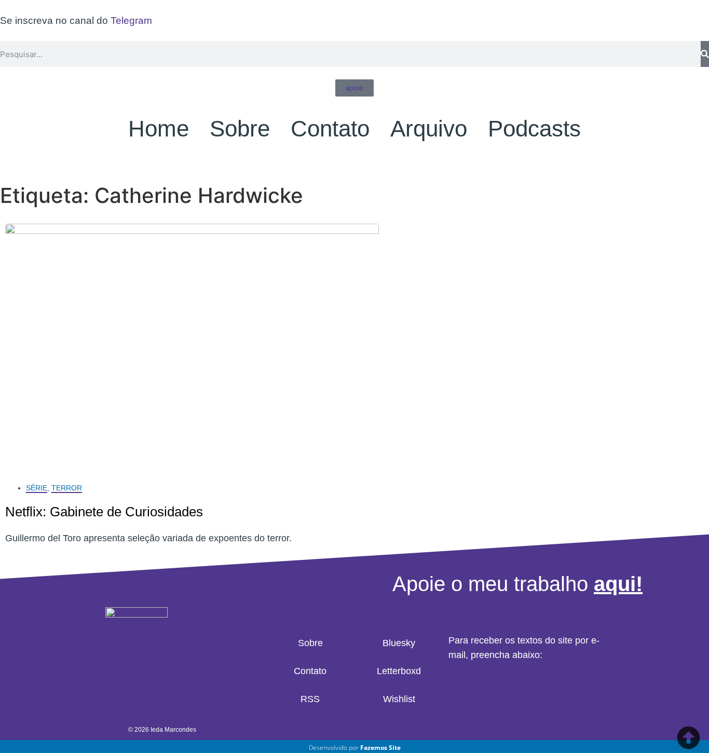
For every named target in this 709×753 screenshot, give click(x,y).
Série (36, 488)
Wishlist (399, 699)
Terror (66, 488)
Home (158, 128)
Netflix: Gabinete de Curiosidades (104, 511)
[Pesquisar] (705, 54)
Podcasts (534, 128)
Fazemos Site (380, 747)
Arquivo (428, 128)
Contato (330, 128)
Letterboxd (399, 671)
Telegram (131, 20)
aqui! (618, 583)
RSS (310, 699)
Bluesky (399, 643)
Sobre (240, 128)
